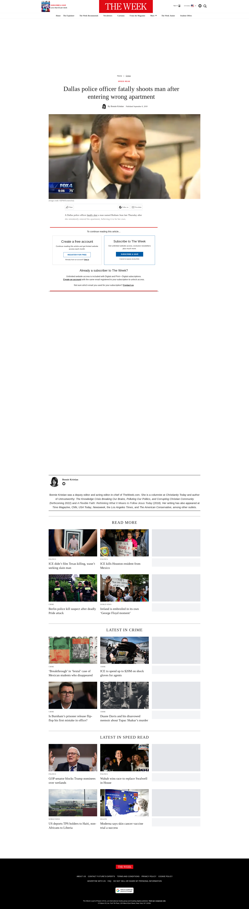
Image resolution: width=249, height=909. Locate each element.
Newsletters (107, 16)
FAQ (109, 881)
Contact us (128, 285)
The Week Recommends (88, 16)
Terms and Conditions (128, 876)
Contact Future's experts (101, 876)
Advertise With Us (96, 881)
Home (119, 76)
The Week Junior (168, 16)
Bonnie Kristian (117, 106)
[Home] (58, 16)
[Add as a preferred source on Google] (124, 890)
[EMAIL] (64, 483)
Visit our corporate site (157, 901)
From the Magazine (137, 16)
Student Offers (186, 16)
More (152, 16)
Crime (128, 76)
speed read (124, 81)
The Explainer (68, 16)
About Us (81, 876)
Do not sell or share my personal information (137, 881)
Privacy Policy (148, 876)
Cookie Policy (165, 876)
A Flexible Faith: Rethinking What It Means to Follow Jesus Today (114, 503)
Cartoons (121, 16)
